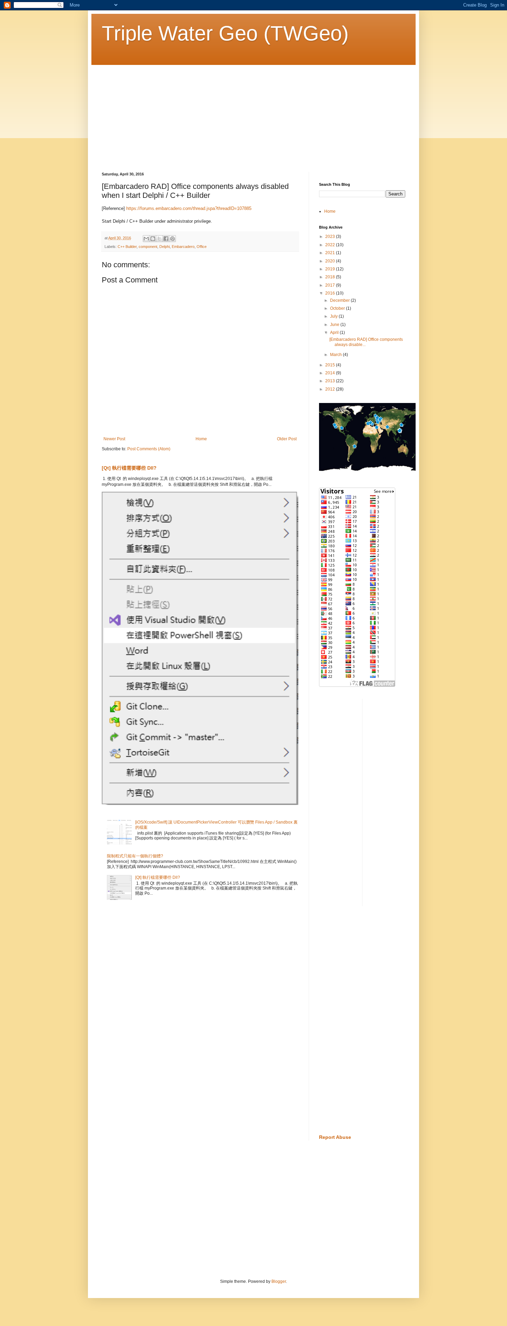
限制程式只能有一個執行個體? (135, 856)
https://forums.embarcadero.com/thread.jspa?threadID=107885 (188, 208)
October (338, 308)
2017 (330, 285)
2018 (330, 277)
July (334, 316)
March (336, 354)
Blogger (278, 1281)
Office (202, 246)
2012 (330, 389)
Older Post (287, 438)
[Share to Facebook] (165, 238)
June (335, 324)
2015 (330, 365)
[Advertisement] (253, 113)
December (340, 300)
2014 (330, 373)
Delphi (164, 246)
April (335, 332)
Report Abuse (335, 1137)
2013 (330, 380)
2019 (330, 269)
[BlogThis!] (152, 238)
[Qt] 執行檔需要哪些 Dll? (129, 468)
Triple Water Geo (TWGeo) (225, 33)
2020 (330, 261)
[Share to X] (159, 238)
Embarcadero (183, 246)
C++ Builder (127, 246)
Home (201, 438)
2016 (330, 293)
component (148, 246)
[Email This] (146, 238)
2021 (330, 252)
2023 (330, 236)
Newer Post (114, 438)
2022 (330, 244)
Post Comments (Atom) (148, 448)
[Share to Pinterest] (172, 238)
